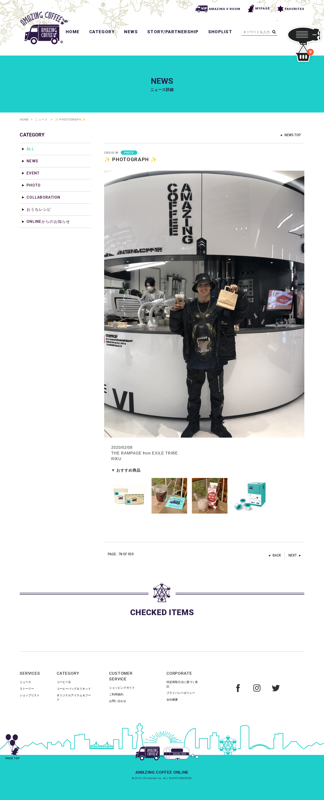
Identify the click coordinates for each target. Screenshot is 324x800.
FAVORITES (294, 9)
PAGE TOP (12, 758)
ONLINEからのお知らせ (48, 221)
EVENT (33, 173)
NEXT (292, 555)
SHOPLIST (220, 31)
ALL (30, 149)
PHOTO (34, 185)
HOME (73, 31)
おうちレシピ (39, 209)
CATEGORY (102, 31)
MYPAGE (262, 8)
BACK (277, 555)
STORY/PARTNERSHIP (173, 31)
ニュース (41, 119)
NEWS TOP (292, 135)
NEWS (131, 31)
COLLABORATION (43, 197)
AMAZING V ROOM (225, 9)
